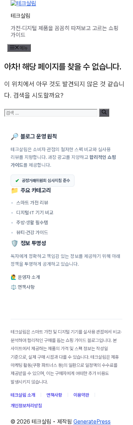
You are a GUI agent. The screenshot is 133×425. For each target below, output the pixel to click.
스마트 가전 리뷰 (29, 202)
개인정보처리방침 (26, 405)
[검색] (104, 112)
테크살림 (21, 15)
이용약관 (81, 395)
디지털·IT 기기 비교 (32, 212)
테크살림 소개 (23, 395)
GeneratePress (92, 421)
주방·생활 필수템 (29, 222)
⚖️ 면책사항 (23, 287)
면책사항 (54, 395)
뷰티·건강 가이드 (29, 232)
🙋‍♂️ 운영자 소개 (25, 277)
